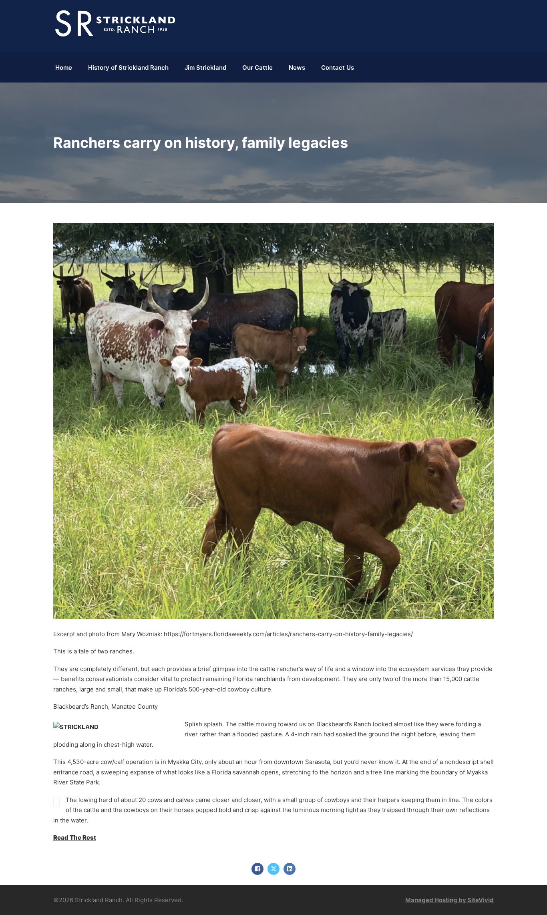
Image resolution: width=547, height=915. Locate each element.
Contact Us (337, 67)
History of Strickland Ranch (128, 67)
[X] (273, 869)
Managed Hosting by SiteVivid (449, 900)
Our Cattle (257, 67)
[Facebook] (257, 869)
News (297, 67)
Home (63, 67)
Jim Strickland (205, 67)
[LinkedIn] (290, 869)
